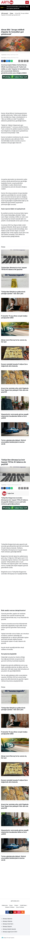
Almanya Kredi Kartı (8, 924)
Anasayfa (5, 13)
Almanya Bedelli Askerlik (9, 929)
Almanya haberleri (7, 918)
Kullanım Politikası (9, 907)
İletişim (16, 905)
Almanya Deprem (7, 926)
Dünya (11, 13)
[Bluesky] (7, 61)
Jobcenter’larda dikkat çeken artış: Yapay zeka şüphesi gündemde (17, 7)
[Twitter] (5, 61)
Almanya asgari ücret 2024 (10, 931)
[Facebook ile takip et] (7, 912)
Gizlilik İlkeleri (23, 905)
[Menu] (27, 2)
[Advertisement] (15, 22)
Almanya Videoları (7, 921)
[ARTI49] (7, 2)
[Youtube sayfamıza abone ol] (15, 912)
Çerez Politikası (20, 907)
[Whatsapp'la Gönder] (12, 61)
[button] (22, 61)
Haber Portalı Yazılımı (9, 937)
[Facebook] (2, 61)
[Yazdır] (19, 61)
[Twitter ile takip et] (11, 912)
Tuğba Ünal (10, 493)
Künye (11, 905)
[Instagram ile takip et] (19, 912)
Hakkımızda (5, 905)
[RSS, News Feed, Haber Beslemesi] (23, 912)
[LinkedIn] (9, 61)
